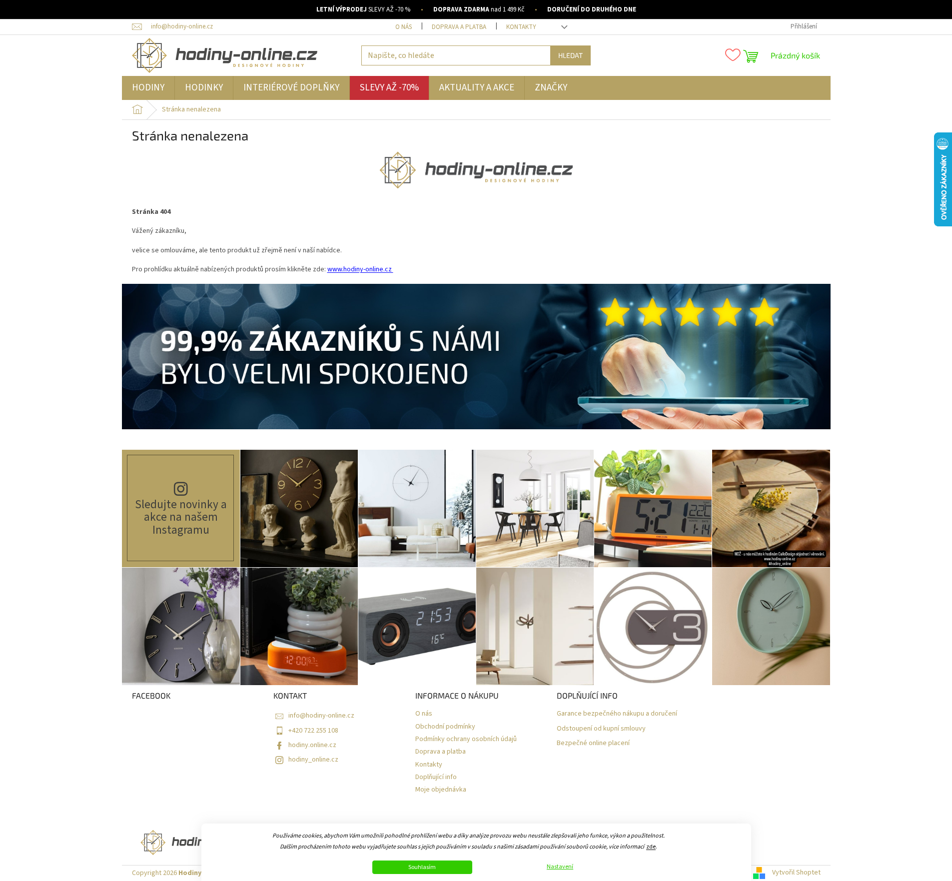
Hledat (570, 55)
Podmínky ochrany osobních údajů (466, 739)
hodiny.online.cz (312, 745)
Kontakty (521, 26)
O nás (403, 26)
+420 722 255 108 (313, 731)
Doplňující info (436, 777)
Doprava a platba (459, 26)
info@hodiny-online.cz (321, 716)
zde (651, 847)
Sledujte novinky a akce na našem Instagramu (181, 517)
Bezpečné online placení (593, 743)
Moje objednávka (440, 790)
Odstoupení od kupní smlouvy (601, 729)
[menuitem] (148, 88)
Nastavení (560, 867)
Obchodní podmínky (445, 727)
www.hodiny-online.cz (360, 269)
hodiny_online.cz (313, 760)
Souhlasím (422, 867)
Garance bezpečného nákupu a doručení (617, 714)
